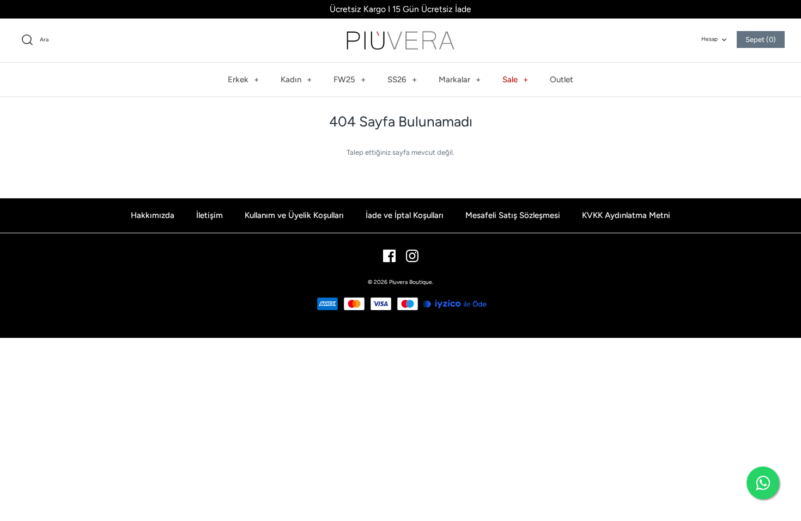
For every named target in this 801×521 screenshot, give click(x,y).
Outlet (561, 79)
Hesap (709, 39)
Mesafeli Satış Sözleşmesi (512, 215)
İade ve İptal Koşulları (405, 215)
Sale (515, 79)
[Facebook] (389, 256)
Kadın (296, 79)
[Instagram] (412, 256)
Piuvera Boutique (410, 282)
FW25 (349, 79)
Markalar (460, 79)
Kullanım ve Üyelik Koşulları (294, 215)
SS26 (402, 79)
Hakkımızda (152, 215)
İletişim (209, 215)
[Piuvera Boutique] (400, 40)
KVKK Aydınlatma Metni (626, 215)
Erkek (243, 79)
